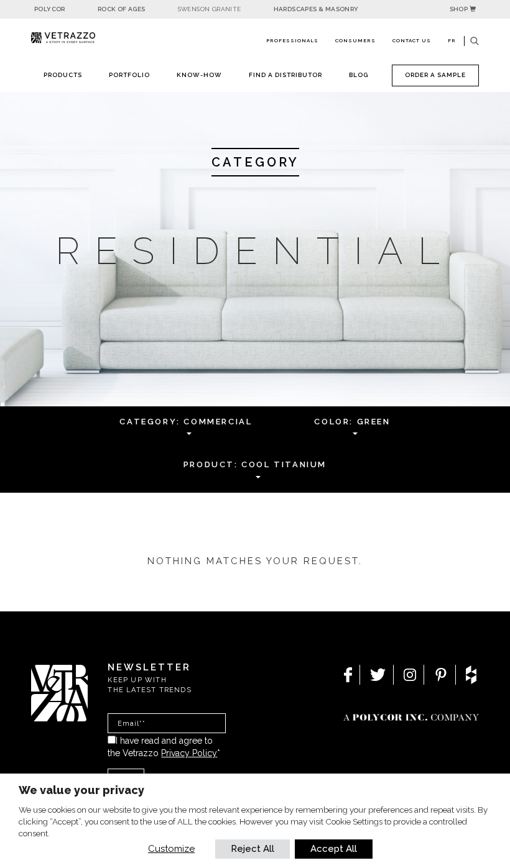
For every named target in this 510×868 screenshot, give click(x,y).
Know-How (199, 74)
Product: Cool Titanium (255, 464)
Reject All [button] (252, 848)
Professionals (292, 40)
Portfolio (129, 74)
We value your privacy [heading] (81, 790)
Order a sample (435, 74)
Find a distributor (285, 74)
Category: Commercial (185, 421)
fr (452, 40)
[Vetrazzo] (63, 37)
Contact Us (411, 40)
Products (63, 74)
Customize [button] (171, 848)
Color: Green (352, 421)
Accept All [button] (333, 848)
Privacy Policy (189, 753)
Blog (358, 74)
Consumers (355, 40)
